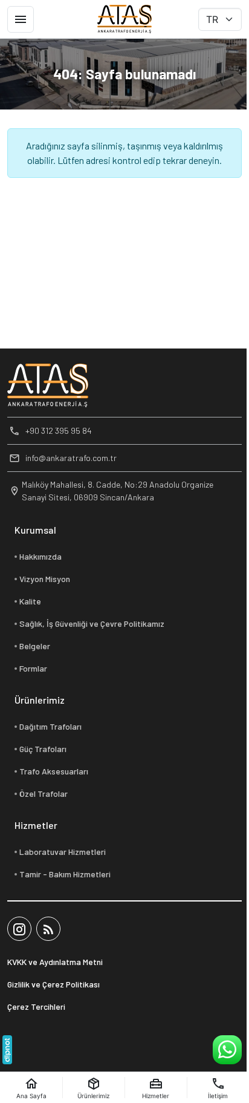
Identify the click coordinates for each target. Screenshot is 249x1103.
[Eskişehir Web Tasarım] (7, 1049)
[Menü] (20, 19)
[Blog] (48, 929)
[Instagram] (19, 929)
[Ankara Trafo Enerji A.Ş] (124, 19)
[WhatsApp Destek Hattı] (227, 1049)
